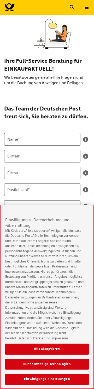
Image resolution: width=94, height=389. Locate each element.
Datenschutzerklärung (33, 338)
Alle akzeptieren (47, 349)
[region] (47, 297)
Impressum (59, 338)
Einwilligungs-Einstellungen (47, 379)
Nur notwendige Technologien (47, 364)
